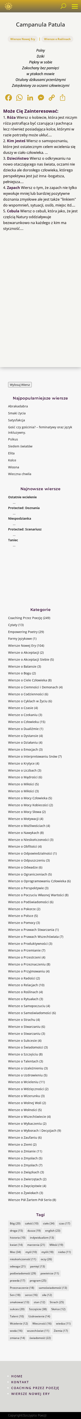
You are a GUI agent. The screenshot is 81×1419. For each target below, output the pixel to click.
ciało (48, 1223)
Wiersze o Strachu (21, 1019)
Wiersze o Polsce (20, 916)
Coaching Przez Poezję (25, 618)
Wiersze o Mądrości (23, 777)
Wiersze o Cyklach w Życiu (27, 701)
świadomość (40, 1338)
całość (31, 1223)
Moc (15, 1252)
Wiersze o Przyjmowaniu (26, 971)
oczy (46, 1259)
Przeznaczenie (22, 1288)
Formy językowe (20, 638)
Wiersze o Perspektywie (26, 888)
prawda (17, 1280)
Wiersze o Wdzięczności (26, 1089)
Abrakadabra (18, 406)
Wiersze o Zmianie (22, 1151)
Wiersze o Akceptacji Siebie (28, 659)
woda (16, 1331)
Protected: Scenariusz (25, 529)
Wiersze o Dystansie (23, 736)
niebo (64, 1252)
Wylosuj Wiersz (20, 385)
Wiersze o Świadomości (25, 1047)
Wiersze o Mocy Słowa (24, 812)
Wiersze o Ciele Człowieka (27, 680)
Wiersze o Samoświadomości (29, 1013)
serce (31, 1295)
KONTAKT (20, 1382)
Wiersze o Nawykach (23, 833)
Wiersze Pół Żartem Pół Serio (30, 1200)
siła (47, 1295)
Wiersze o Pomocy (21, 923)
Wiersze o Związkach (23, 1172)
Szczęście (38, 1309)
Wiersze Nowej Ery (22, 39)
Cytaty (12, 625)
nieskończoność (23, 1259)
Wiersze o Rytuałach (23, 999)
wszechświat (38, 1331)
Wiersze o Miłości (21, 784)
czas (64, 1223)
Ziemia (61, 1331)
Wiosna (13, 467)
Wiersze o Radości (21, 978)
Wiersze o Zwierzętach (25, 1179)
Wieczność (42, 1323)
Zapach (13, 187)
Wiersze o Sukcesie (22, 1040)
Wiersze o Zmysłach (23, 1158)
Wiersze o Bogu (19, 673)
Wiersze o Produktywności (28, 943)
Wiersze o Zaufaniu (22, 1137)
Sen (15, 1295)
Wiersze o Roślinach (57, 39)
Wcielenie (19, 1323)
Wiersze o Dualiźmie (23, 729)
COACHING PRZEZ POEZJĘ (35, 1388)
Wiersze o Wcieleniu (23, 1082)
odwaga (18, 1266)
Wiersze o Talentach (23, 1061)
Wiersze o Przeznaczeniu (27, 964)
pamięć (37, 1266)
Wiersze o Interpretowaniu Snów (32, 756)
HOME (17, 1376)
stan (39, 1302)
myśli (47, 1252)
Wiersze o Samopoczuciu (26, 1006)
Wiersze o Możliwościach (26, 826)
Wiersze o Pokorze (22, 909)
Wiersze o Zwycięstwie (25, 1186)
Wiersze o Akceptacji (23, 652)
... (14, 502)
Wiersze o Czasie (20, 708)
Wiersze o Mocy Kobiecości (28, 805)
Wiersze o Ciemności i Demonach (33, 687)
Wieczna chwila (19, 474)
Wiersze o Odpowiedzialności (30, 853)
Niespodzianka (19, 518)
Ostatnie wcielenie (22, 497)
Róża (11, 117)
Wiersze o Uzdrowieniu (25, 1075)
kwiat (16, 1245)
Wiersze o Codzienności (26, 694)
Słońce (58, 1309)
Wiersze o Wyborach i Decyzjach (32, 1130)
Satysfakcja (16, 420)
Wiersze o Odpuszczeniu (26, 860)
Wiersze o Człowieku (23, 722)
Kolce (12, 460)
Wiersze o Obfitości (22, 846)
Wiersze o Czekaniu (23, 715)
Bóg (15, 1223)
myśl (31, 1252)
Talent (17, 1316)
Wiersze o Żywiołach (23, 1193)
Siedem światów (20, 446)
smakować (19, 1302)
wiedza (63, 1323)
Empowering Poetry (23, 632)
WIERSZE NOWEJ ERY (30, 1394)
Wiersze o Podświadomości (28, 902)
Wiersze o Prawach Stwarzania (31, 929)
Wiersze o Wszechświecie (27, 1116)
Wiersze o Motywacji (23, 819)
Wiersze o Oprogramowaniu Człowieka (37, 881)
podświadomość (23, 1273)
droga (16, 1231)
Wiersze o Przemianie (24, 950)
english (52, 1231)
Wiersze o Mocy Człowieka (27, 798)
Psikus (13, 439)
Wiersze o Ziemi (20, 1144)
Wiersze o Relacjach (23, 985)
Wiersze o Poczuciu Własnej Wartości (36, 895)
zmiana (17, 1338)
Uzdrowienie (39, 1316)
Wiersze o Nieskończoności (28, 839)
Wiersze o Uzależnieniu (25, 1068)
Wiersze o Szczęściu (23, 1054)
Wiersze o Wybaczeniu (25, 1123)
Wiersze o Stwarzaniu (24, 1026)
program (38, 1280)
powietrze (49, 1273)
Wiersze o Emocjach (23, 749)
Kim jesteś (16, 140)
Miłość (56, 1245)
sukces (17, 1309)
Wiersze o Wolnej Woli (24, 1103)
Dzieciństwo (18, 158)
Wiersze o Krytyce (21, 763)
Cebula (13, 211)
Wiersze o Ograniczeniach (27, 874)
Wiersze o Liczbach (22, 770)
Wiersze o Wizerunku (24, 1096)
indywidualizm (42, 1237)
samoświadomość (53, 1288)
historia (17, 1237)
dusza (34, 1231)
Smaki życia (17, 413)
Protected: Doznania (24, 508)
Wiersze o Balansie (22, 666)
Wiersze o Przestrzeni (24, 957)
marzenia (36, 1245)
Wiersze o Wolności (22, 1110)
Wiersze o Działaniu (23, 742)
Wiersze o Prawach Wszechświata (33, 936)
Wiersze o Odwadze (23, 867)
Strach (57, 1302)
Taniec (13, 540)
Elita (11, 453)
